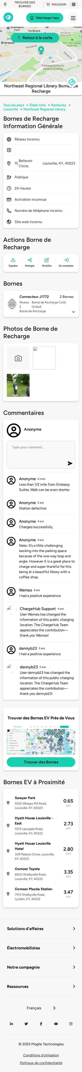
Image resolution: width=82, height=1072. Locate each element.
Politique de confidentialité (41, 1063)
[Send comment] (70, 463)
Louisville (10, 109)
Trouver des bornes (24, 4)
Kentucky (58, 105)
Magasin (59, 4)
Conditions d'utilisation (41, 1055)
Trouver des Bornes (41, 762)
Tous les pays (13, 105)
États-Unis (38, 105)
